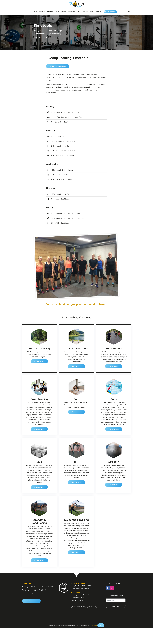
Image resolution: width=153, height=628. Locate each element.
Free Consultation (110, 12)
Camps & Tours (60, 11)
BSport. (74, 84)
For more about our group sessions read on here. (75, 304)
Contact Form (28, 595)
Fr (129, 12)
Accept (101, 625)
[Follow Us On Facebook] (108, 588)
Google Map (92, 606)
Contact (98, 11)
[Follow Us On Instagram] (112, 588)
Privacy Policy (93, 625)
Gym (35, 11)
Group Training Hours (78, 606)
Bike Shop (71, 11)
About (85, 11)
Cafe (78, 11)
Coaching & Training (45, 11)
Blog (91, 11)
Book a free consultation (58, 66)
